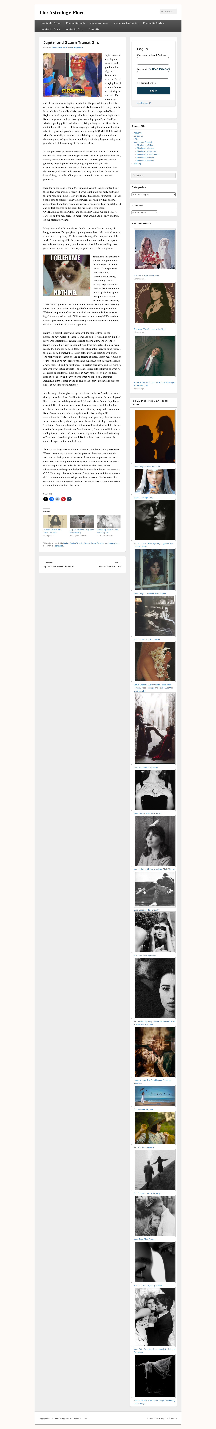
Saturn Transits (97, 543)
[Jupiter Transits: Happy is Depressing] (82, 521)
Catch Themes (171, 1419)
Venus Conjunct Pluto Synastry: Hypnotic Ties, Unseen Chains (154, 545)
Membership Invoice (99, 23)
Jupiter (66, 543)
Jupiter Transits (76, 543)
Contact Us (93, 29)
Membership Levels (75, 23)
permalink (59, 546)
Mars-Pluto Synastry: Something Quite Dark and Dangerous (154, 1350)
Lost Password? (144, 103)
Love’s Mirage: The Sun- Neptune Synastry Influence (152, 1081)
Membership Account (51, 23)
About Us (138, 133)
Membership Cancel (51, 29)
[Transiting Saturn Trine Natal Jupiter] (108, 521)
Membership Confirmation (126, 23)
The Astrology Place (61, 12)
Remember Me (148, 82)
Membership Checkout (153, 23)
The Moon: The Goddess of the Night (150, 329)
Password (142, 68)
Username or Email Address (151, 54)
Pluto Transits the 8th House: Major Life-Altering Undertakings (154, 1401)
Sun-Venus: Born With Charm (146, 276)
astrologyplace (76, 47)
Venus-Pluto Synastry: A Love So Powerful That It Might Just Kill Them (154, 1023)
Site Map (137, 164)
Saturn (87, 543)
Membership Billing (74, 29)
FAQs (136, 139)
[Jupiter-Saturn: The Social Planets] (55, 521)
